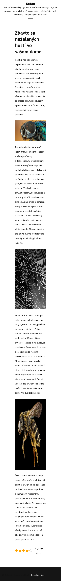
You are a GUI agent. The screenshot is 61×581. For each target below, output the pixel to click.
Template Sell (37, 574)
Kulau (30, 4)
